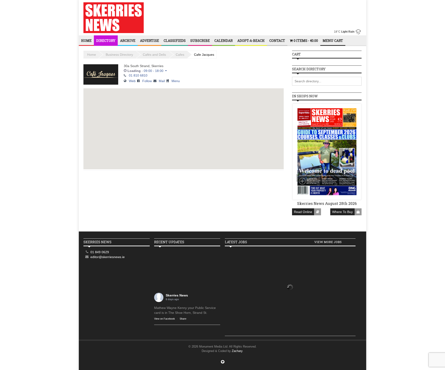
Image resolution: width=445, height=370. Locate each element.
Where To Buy (342, 212)
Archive (127, 40)
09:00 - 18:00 (153, 71)
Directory (105, 40)
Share (183, 318)
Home (86, 40)
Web (132, 81)
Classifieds (175, 40)
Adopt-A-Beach (251, 40)
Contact (277, 40)
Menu (176, 81)
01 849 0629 (99, 252)
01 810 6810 (138, 75)
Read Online (303, 212)
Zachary (237, 351)
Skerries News (177, 295)
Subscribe (200, 40)
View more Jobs (328, 242)
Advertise (149, 40)
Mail (162, 81)
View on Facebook (164, 318)
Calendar (223, 40)
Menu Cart (333, 40)
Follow (147, 81)
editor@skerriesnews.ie (107, 257)
